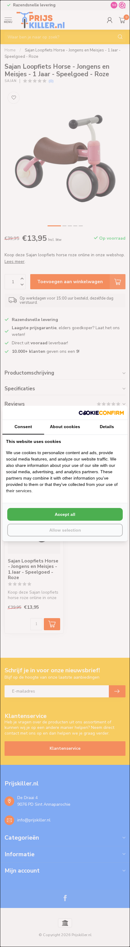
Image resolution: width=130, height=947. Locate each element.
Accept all (65, 514)
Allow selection (65, 530)
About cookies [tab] (65, 426)
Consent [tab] (23, 426)
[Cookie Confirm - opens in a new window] (101, 412)
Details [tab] (107, 426)
